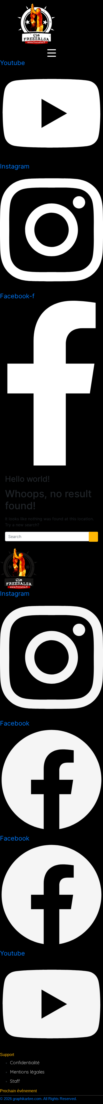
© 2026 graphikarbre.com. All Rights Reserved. (38, 1098)
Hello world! (27, 479)
